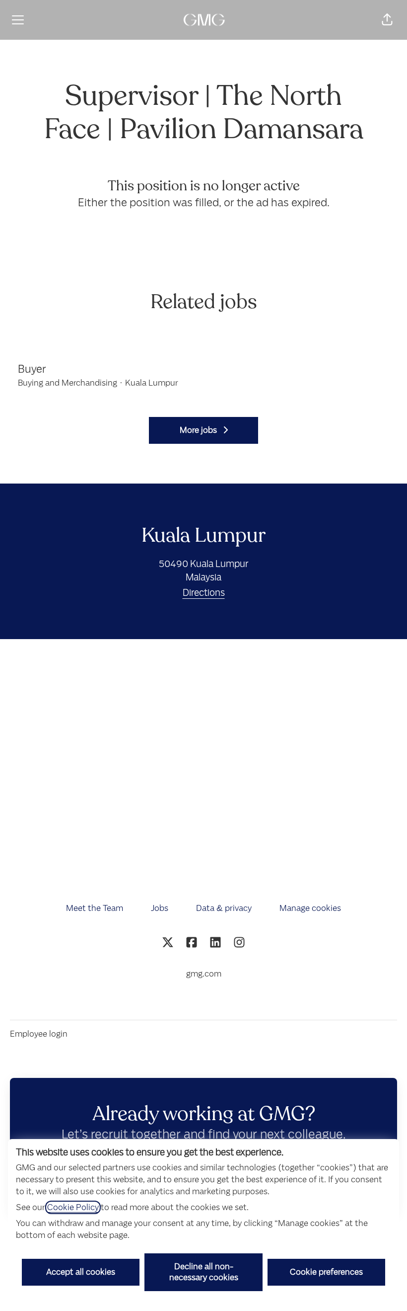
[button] (387, 20)
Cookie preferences (326, 1272)
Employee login (39, 1034)
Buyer (32, 369)
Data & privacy (224, 908)
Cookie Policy (73, 1207)
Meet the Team (94, 908)
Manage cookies (310, 908)
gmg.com (203, 974)
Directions (204, 592)
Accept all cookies (80, 1272)
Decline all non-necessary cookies (203, 1272)
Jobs (159, 908)
